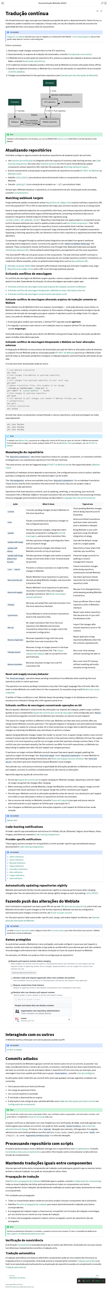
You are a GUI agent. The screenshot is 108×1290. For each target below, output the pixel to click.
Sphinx (15, 1287)
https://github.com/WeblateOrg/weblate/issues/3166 (25, 1234)
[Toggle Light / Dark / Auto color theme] (102, 3)
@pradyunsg (25, 1287)
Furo (32, 1287)
